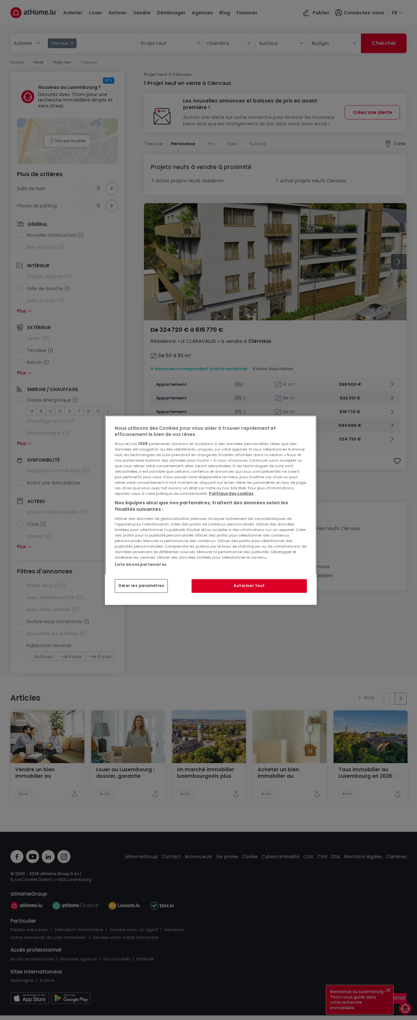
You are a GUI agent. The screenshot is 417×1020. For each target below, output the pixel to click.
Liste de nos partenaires (140, 564)
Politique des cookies (231, 493)
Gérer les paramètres (141, 585)
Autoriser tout (249, 585)
